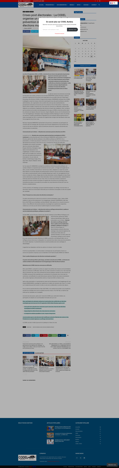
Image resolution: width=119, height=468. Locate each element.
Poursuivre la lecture (59, 33)
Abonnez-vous (72, 29)
